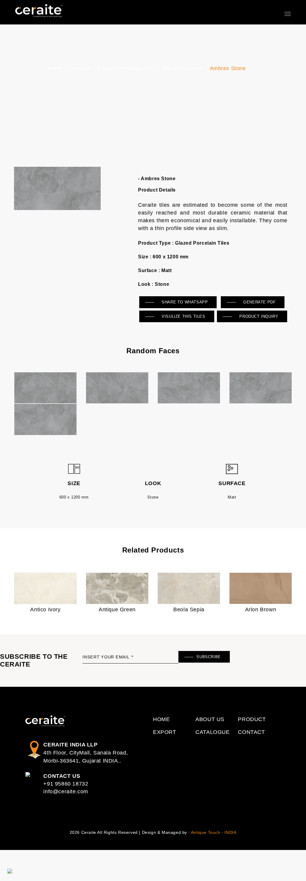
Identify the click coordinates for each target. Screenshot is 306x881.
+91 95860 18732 (65, 784)
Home (55, 68)
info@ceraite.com (65, 791)
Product (80, 68)
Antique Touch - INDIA (214, 832)
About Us (209, 719)
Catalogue (212, 732)
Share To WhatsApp (184, 302)
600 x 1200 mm (182, 68)
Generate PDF (259, 302)
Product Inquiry (258, 316)
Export (164, 732)
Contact (251, 732)
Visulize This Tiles (182, 316)
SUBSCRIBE (208, 657)
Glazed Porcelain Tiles (126, 68)
